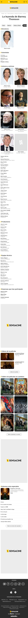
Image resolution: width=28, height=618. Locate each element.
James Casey (4, 190)
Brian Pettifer (4, 162)
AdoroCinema (6, 601)
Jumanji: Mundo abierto (6, 521)
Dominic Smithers (5, 280)
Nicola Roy (3, 201)
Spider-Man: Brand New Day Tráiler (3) (7, 412)
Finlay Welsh (4, 173)
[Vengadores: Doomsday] (5, 494)
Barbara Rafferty (4, 164)
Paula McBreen (4, 249)
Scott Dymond (4, 179)
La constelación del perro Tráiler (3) (21, 430)
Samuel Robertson (5, 159)
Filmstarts (11, 599)
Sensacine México (19, 601)
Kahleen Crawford (5, 269)
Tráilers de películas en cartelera (14, 434)
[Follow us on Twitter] (12, 583)
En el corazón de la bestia (6, 504)
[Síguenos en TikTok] (19, 583)
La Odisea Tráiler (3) (21, 412)
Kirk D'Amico (4, 238)
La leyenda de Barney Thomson (14, 18)
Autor (2, 60)
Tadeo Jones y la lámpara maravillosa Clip (21, 394)
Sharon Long (4, 272)
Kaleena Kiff (3, 227)
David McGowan (4, 184)
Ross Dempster (4, 277)
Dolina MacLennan (5, 187)
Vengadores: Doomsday (15, 488)
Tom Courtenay (7, 151)
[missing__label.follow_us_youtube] (4, 583)
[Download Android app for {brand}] (16, 592)
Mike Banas (3, 275)
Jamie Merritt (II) (4, 213)
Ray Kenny (3, 260)
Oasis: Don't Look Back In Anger (7, 509)
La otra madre (4, 516)
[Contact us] (23, 583)
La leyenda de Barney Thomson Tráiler (19, 362)
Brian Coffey (3, 229)
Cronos (2, 502)
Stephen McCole (4, 156)
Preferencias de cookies (14, 608)
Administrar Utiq (15, 607)
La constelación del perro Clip (7, 394)
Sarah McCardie (4, 182)
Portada (2, 13)
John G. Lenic (4, 224)
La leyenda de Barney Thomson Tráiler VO (19, 354)
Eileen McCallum (4, 170)
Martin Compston (21, 107)
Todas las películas (10, 13)
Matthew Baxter (4, 216)
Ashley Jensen (21, 129)
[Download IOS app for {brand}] (12, 592)
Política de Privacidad (7, 607)
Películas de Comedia (18, 13)
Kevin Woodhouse (5, 266)
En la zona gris (4, 511)
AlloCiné (3, 599)
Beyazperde (21, 599)
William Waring (4, 263)
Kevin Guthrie (21, 151)
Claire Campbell (4, 283)
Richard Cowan (4, 232)
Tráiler (11, 493)
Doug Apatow (4, 241)
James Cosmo (7, 129)
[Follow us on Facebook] (8, 583)
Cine (5, 13)
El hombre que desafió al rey (7, 519)
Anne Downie (4, 196)
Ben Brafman (4, 247)
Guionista (3, 55)
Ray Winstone (7, 107)
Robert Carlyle (7, 48)
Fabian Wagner (4, 257)
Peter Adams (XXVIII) (5, 210)
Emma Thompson (21, 85)
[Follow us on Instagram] (16, 583)
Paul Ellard (3, 167)
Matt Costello (4, 176)
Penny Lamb (3, 207)
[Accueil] (12, 2)
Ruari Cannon (4, 199)
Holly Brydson (4, 235)
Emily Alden (3, 244)
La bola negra (3, 514)
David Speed (4, 193)
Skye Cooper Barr (5, 204)
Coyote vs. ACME (4, 506)
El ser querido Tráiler (7, 430)
